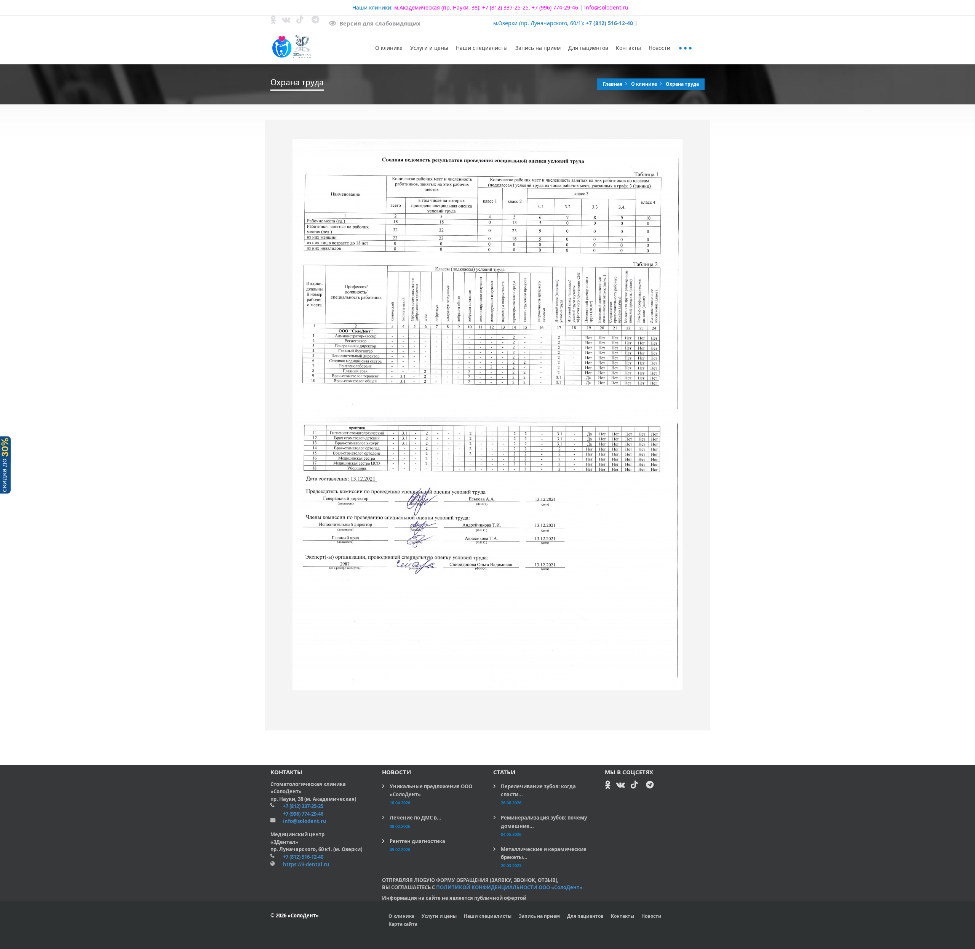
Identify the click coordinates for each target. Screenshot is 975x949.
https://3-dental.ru (306, 864)
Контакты (628, 47)
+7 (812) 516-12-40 (609, 23)
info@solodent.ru (606, 7)
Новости (659, 47)
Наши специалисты (482, 47)
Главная (613, 84)
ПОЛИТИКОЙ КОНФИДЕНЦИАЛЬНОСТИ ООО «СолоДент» (509, 887)
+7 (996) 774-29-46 (555, 7)
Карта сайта (402, 924)
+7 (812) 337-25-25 (505, 7)
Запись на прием (538, 47)
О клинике (389, 47)
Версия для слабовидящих (379, 23)
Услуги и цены (429, 47)
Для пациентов (588, 47)
